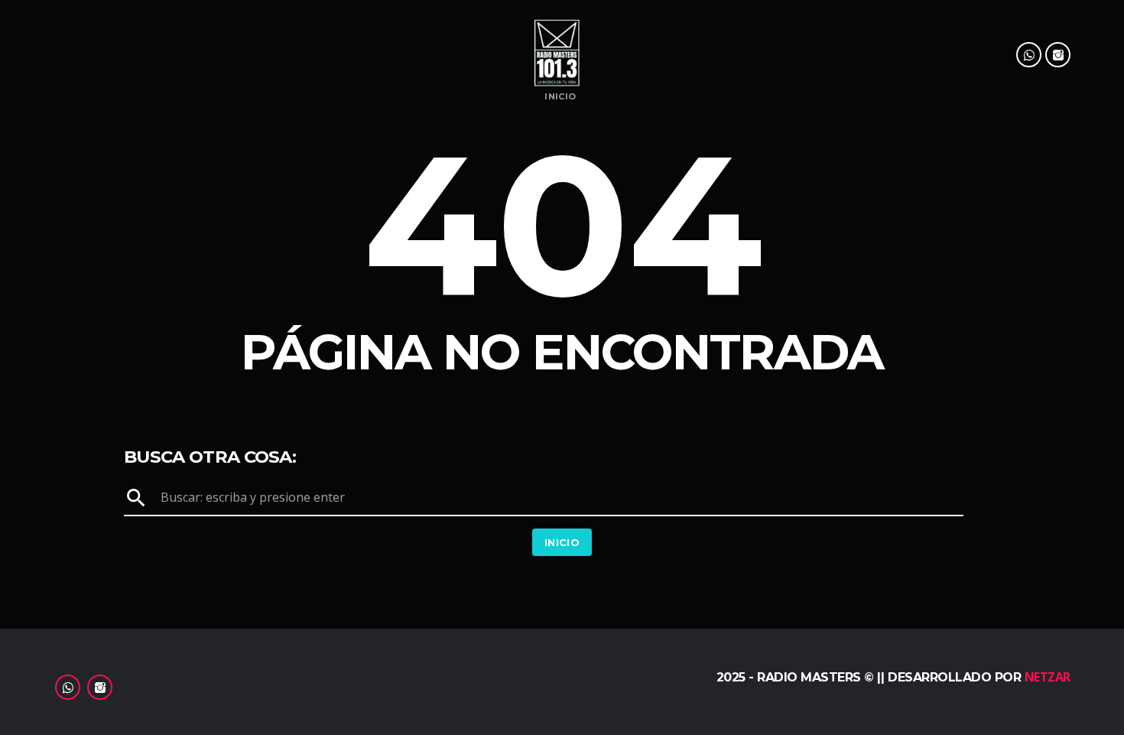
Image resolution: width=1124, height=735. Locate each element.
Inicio (560, 97)
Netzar (1047, 676)
